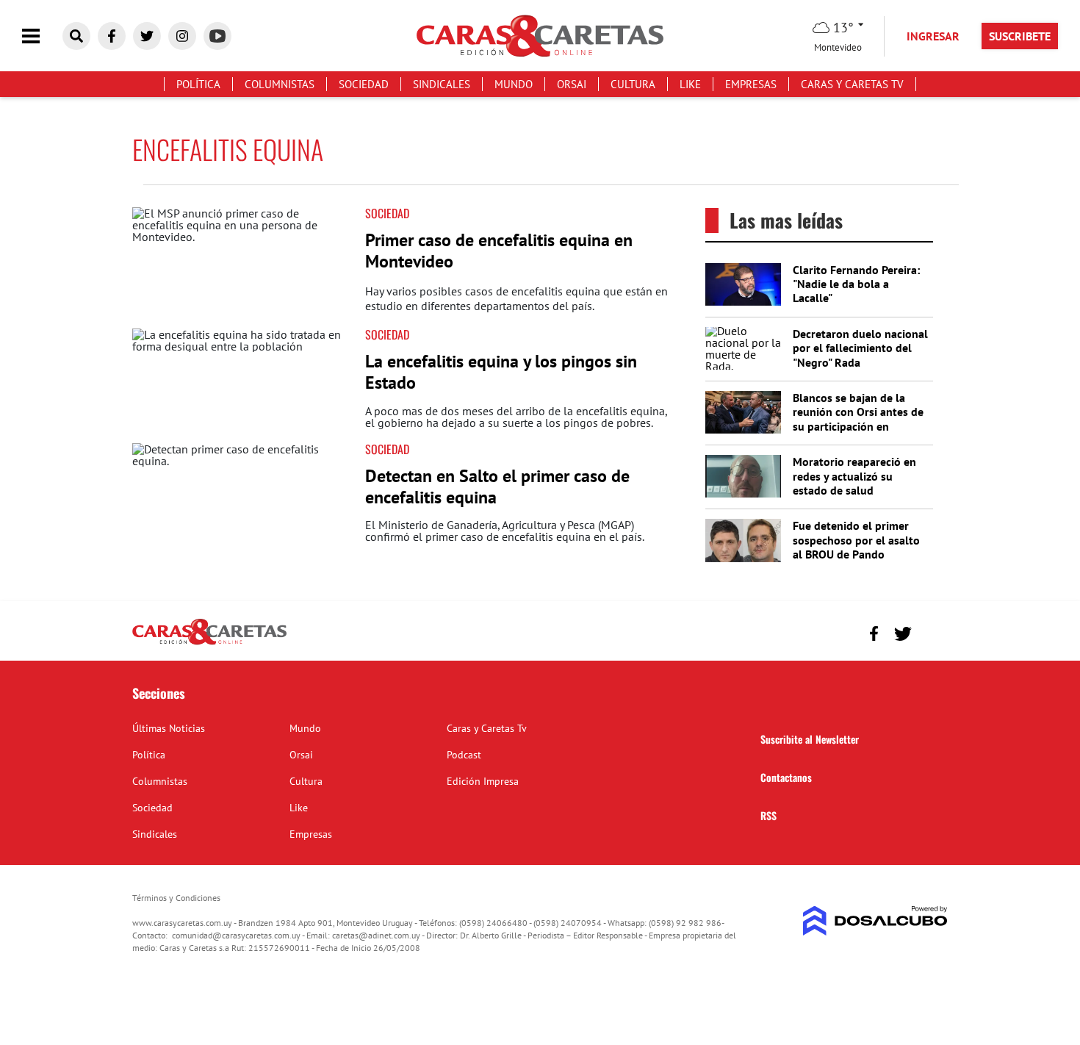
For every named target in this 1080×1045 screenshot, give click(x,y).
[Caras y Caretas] (209, 643)
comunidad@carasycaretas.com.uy (236, 935)
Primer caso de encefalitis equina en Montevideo (499, 251)
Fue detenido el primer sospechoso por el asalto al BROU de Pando (856, 539)
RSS (768, 815)
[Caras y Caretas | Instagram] (182, 36)
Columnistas (279, 84)
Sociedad (364, 84)
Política (198, 84)
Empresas (751, 84)
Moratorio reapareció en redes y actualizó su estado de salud (854, 475)
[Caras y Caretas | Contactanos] (931, 631)
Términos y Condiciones (176, 897)
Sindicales (441, 84)
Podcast (464, 754)
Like (690, 84)
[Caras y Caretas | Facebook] (112, 36)
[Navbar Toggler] (42, 36)
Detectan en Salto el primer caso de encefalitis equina (497, 486)
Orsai (571, 84)
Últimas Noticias (168, 728)
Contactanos (786, 777)
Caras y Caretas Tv (852, 84)
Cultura (633, 84)
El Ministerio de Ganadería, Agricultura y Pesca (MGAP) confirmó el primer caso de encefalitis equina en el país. (504, 530)
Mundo (513, 84)
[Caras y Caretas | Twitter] (147, 36)
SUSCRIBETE (1020, 36)
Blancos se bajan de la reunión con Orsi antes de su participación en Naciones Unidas (858, 419)
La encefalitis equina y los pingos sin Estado (501, 372)
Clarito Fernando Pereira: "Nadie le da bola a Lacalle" (856, 283)
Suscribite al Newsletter (809, 739)
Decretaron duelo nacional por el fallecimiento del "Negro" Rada (860, 347)
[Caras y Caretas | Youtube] (217, 36)
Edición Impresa (483, 781)
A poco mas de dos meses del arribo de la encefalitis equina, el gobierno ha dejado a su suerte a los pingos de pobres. (516, 416)
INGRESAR (933, 36)
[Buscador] (76, 36)
